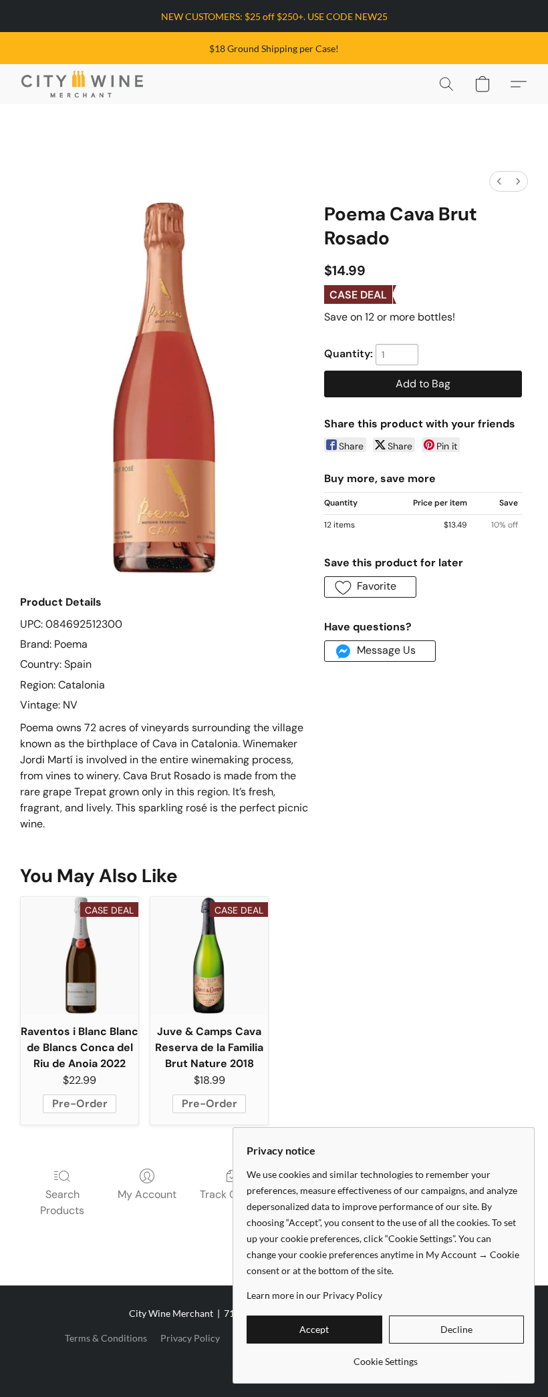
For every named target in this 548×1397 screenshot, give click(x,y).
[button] (82, 84)
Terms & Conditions (106, 1338)
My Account (147, 1194)
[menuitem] (499, 181)
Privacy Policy (190, 1338)
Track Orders (231, 1194)
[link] (385, 1357)
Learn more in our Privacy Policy (314, 1295)
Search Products (62, 1202)
